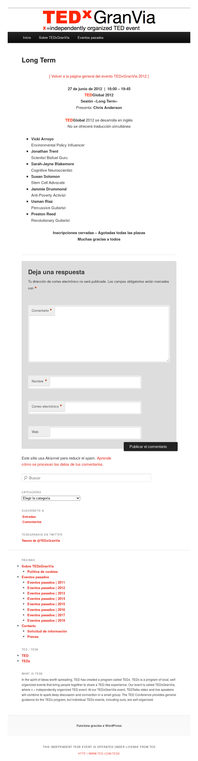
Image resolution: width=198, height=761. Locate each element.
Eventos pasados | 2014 (46, 598)
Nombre (39, 381)
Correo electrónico (47, 406)
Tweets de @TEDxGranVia (41, 540)
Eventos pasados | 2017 (46, 614)
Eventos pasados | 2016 (46, 609)
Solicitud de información (47, 631)
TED (25, 655)
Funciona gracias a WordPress (99, 725)
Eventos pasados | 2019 (46, 620)
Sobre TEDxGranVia (54, 37)
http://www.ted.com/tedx (99, 753)
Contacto (29, 625)
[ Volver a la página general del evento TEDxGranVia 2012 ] (99, 76)
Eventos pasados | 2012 (46, 587)
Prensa (32, 636)
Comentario (42, 310)
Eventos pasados (91, 37)
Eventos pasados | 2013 (46, 593)
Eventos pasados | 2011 (46, 582)
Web (35, 431)
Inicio (27, 37)
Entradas (29, 516)
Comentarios (32, 521)
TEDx (26, 660)
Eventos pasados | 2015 (46, 603)
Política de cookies (42, 571)
